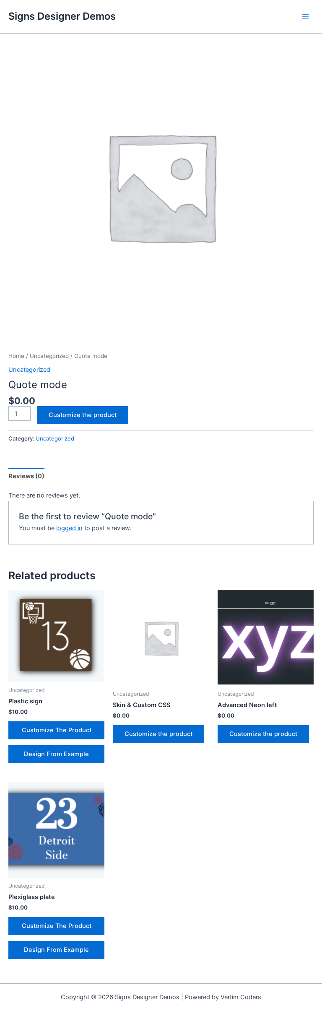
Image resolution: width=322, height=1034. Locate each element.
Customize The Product (56, 730)
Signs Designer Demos (62, 16)
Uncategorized (49, 355)
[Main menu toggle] (305, 16)
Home (16, 355)
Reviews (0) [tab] (26, 476)
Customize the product (83, 415)
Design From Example (56, 754)
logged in (69, 528)
